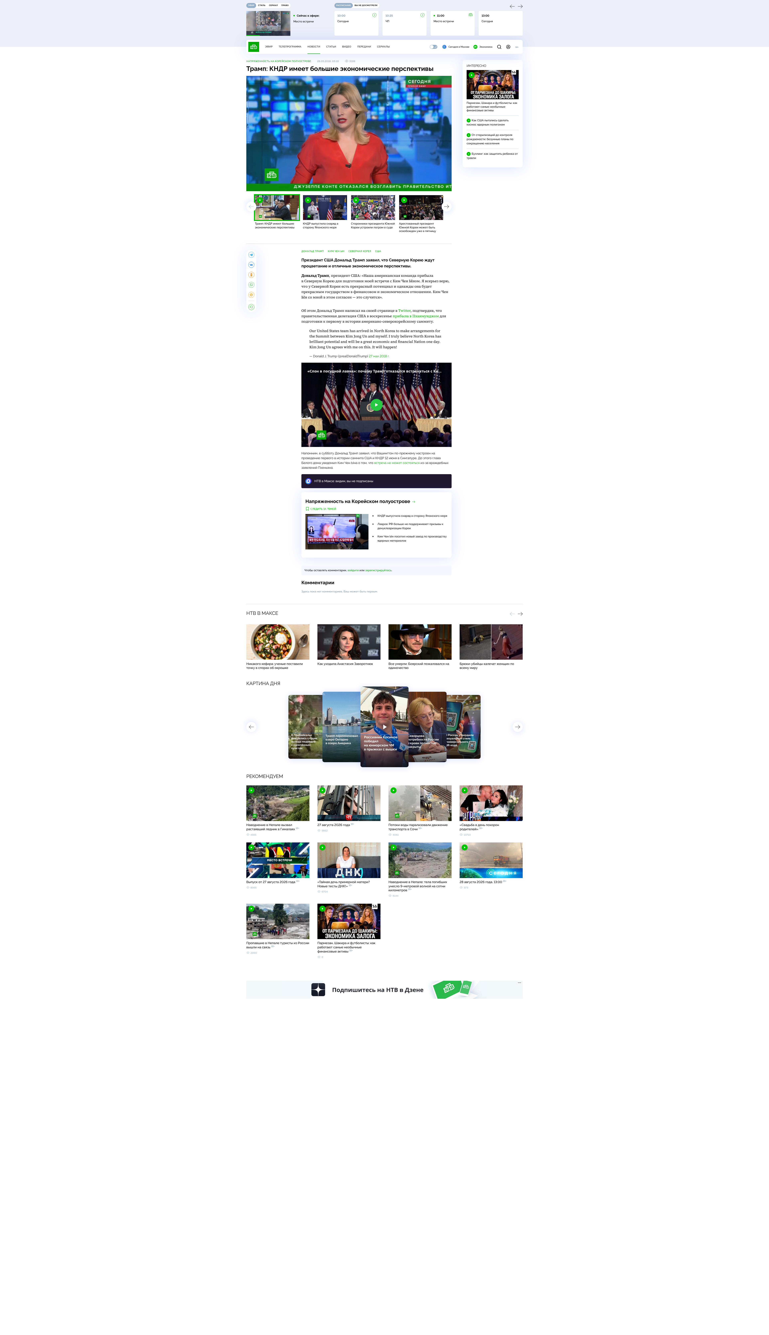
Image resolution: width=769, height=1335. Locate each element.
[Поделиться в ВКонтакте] (251, 265)
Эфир (269, 46)
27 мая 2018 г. (379, 356)
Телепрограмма (290, 46)
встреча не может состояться (397, 463)
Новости (313, 46)
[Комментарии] (251, 307)
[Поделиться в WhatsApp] (251, 285)
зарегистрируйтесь (378, 570)
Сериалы (383, 46)
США (378, 251)
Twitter (404, 310)
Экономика (485, 46)
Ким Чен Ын (336, 251)
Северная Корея (359, 251)
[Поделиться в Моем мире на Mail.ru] (251, 295)
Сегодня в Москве (458, 46)
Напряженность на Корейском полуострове (278, 61)
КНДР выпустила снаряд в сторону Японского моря (412, 516)
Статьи (331, 46)
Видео (346, 46)
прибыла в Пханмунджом (416, 316)
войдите (353, 570)
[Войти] (508, 47)
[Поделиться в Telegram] (251, 255)
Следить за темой (323, 509)
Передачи (364, 46)
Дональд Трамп (312, 251)
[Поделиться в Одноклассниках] (251, 275)
